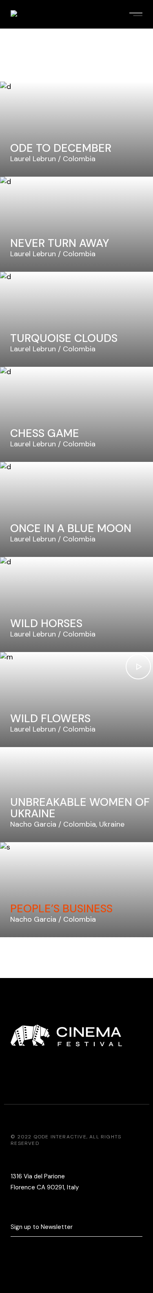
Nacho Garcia (33, 824)
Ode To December (60, 148)
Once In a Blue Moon (70, 528)
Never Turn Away (59, 243)
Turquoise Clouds (64, 338)
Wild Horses (46, 623)
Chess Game (44, 433)
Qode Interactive (59, 1136)
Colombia (79, 159)
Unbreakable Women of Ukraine (80, 808)
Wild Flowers (50, 718)
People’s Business (61, 908)
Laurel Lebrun (33, 159)
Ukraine (111, 824)
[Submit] (138, 1227)
